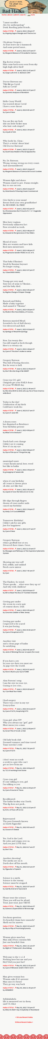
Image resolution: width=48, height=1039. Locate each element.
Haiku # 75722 (8, 886)
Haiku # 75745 (8, 430)
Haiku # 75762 (8, 110)
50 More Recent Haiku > (24, 1022)
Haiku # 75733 (8, 669)
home (4, 15)
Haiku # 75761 (8, 130)
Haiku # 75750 (8, 349)
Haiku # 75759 (8, 169)
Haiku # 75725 (8, 827)
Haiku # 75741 (8, 509)
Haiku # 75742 (8, 489)
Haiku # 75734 (8, 650)
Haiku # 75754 (8, 270)
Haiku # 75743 (8, 470)
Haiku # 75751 (8, 329)
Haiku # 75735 (8, 630)
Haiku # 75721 (8, 906)
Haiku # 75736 (8, 610)
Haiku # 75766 (8, 31)
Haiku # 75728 (8, 768)
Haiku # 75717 (8, 988)
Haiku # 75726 (8, 807)
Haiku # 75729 (8, 748)
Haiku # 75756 (8, 230)
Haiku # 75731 (8, 709)
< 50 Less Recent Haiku (24, 1017)
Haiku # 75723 (8, 867)
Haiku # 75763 (8, 90)
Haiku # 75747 (8, 410)
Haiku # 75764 (8, 70)
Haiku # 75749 (8, 369)
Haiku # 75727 (8, 788)
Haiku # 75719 (8, 946)
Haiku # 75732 (8, 689)
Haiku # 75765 (8, 51)
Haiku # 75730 (8, 728)
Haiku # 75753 (8, 290)
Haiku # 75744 (8, 450)
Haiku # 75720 (8, 926)
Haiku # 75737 (8, 590)
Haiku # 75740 (8, 529)
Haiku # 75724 (8, 847)
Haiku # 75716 (8, 1007)
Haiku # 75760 (8, 149)
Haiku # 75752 (8, 309)
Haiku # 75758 (8, 189)
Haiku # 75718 (8, 965)
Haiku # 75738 (8, 571)
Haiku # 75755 (8, 250)
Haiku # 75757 (8, 209)
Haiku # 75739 (8, 549)
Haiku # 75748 (8, 388)
